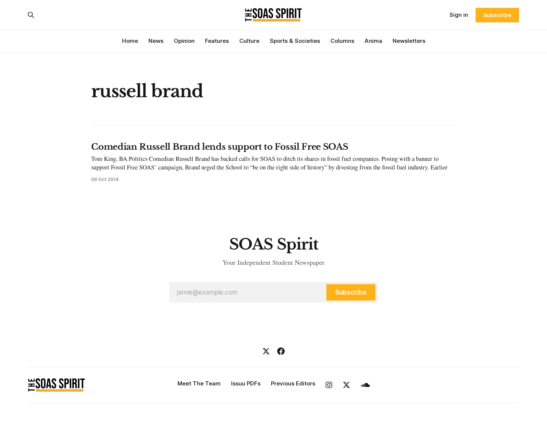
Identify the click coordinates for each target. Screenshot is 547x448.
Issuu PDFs (245, 383)
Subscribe (497, 15)
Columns (342, 40)
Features (217, 40)
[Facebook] (281, 351)
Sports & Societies (295, 40)
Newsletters (409, 40)
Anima (373, 40)
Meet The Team (199, 383)
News (155, 40)
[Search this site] (31, 15)
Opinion (184, 40)
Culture (249, 40)
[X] (266, 351)
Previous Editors (293, 383)
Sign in (459, 14)
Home (130, 40)
